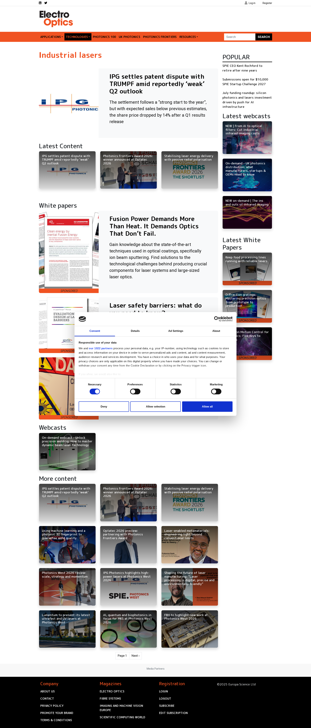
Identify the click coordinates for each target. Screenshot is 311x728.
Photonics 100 (104, 37)
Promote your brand (56, 713)
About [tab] (216, 330)
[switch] (135, 391)
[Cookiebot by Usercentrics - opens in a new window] (217, 319)
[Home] (56, 12)
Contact (47, 699)
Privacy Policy (52, 706)
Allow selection (155, 406)
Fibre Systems (110, 699)
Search (264, 37)
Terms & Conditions (56, 720)
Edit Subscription (173, 713)
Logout (165, 699)
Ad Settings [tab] (175, 330)
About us (47, 691)
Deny (104, 406)
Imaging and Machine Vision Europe (121, 708)
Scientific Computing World (122, 717)
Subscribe (166, 706)
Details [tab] (135, 330)
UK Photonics (129, 37)
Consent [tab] (94, 330)
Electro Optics (112, 691)
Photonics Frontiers (160, 37)
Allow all (207, 406)
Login (163, 691)
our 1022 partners (101, 348)
